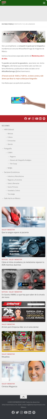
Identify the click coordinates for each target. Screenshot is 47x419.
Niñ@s (10, 168)
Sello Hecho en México (12, 198)
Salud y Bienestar (13, 183)
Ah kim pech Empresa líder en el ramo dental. (20, 327)
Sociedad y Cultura (14, 191)
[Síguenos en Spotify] (44, 118)
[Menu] (44, 3)
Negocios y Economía (15, 180)
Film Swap (13, 164)
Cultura (10, 137)
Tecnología (11, 194)
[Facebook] (25, 118)
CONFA (10, 153)
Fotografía (8, 149)
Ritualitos (6, 357)
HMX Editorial (9, 130)
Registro (13, 157)
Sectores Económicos (12, 172)
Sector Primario (13, 187)
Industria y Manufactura (16, 176)
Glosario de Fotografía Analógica (20, 160)
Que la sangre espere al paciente (15, 232)
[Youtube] (36, 118)
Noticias (10, 134)
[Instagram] (33, 118)
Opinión (10, 144)
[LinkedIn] (40, 118)
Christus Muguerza (9, 386)
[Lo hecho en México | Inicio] (5, 3)
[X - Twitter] (29, 118)
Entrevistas (12, 141)
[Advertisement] (24, 11)
